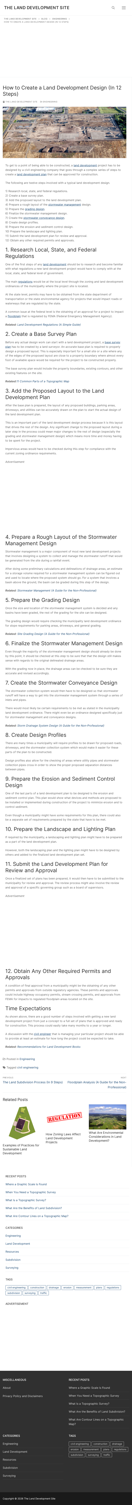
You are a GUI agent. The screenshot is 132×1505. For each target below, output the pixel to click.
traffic (43, 1292)
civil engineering (27, 1067)
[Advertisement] (66, 49)
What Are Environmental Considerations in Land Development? (106, 1136)
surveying (30, 1292)
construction (37, 1287)
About (7, 1387)
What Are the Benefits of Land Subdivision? (34, 1208)
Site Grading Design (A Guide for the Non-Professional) (53, 634)
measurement (83, 1287)
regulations (113, 1287)
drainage (54, 1287)
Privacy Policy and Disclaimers (23, 1396)
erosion (67, 1287)
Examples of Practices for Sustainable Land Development (21, 1149)
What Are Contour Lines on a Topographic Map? (37, 1216)
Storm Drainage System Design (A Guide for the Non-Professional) (60, 725)
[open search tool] (113, 7)
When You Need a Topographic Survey (31, 1192)
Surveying (12, 1267)
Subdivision (13, 1259)
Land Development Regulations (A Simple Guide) (49, 324)
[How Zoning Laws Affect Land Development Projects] (64, 1117)
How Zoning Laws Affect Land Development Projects (63, 1138)
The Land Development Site (36, 7)
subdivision (13, 1292)
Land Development (18, 1243)
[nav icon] (123, 7)
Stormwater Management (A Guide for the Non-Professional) (57, 590)
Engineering (49, 102)
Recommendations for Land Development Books (48, 1046)
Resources (12, 1251)
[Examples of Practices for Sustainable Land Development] (21, 1123)
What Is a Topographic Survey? (26, 1200)
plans (99, 1287)
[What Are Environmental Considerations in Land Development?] (107, 1117)
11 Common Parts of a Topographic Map (42, 381)
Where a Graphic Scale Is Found (26, 1184)
